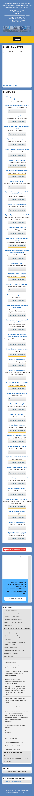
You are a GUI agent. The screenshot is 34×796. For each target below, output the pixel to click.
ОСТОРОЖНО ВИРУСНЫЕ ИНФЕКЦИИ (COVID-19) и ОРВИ (15, 643)
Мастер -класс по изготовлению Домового (17, 98)
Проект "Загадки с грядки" (17, 274)
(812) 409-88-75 (17, 11)
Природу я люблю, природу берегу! (17, 105)
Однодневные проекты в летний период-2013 (17, 321)
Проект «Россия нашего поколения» (17, 171)
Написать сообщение (15, 598)
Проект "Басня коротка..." (17, 425)
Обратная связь (8, 656)
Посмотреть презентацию (17, 111)
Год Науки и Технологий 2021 (13, 746)
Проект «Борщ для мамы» (17, 204)
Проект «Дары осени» (17, 181)
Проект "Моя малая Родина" (17, 446)
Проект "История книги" (17, 414)
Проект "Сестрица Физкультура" (17, 499)
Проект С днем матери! (17, 160)
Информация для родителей (12, 616)
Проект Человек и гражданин (17, 139)
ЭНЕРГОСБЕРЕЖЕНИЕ (10, 647)
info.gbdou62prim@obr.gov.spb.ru (17, 18)
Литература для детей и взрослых (13, 622)
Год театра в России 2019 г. (12, 749)
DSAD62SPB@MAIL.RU (18, 17)
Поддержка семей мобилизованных (14, 619)
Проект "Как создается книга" (17, 436)
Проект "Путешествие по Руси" (17, 393)
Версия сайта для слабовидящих (16, 549)
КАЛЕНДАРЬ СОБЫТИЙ (10, 611)
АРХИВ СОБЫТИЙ (9, 659)
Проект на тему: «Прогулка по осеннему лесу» (17, 127)
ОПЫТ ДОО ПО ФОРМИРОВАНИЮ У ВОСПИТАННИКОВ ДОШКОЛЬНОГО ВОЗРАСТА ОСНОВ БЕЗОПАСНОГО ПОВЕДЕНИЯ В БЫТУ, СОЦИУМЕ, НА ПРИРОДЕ (15, 690)
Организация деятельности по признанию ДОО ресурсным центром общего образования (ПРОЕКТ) (16, 673)
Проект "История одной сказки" (17, 478)
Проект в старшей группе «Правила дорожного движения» (17, 251)
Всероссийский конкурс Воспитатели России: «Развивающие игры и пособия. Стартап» (16, 700)
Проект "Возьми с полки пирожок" (17, 349)
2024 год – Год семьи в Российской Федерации (17, 628)
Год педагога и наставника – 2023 (14, 742)
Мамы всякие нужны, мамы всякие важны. (17, 239)
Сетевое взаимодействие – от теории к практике (15, 726)
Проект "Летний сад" (17, 404)
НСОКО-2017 (7, 761)
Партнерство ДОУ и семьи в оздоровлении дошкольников (17, 335)
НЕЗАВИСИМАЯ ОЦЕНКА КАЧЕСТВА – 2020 (16, 758)
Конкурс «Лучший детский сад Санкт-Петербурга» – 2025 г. (15, 667)
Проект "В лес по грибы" (17, 359)
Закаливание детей (17, 263)
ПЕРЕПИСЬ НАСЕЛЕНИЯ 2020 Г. (13, 753)
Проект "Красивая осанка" (17, 488)
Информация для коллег (11, 653)
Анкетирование (8, 755)
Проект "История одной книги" (17, 467)
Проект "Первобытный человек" (17, 457)
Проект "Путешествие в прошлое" (17, 383)
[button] (17, 39)
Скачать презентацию (10, 86)
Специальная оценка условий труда (14, 650)
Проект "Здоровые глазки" (17, 512)
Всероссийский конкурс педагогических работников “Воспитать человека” (15, 707)
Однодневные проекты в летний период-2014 (17, 306)
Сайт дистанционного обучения (12, 781)
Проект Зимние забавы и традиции (17, 149)
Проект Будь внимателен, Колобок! (17, 215)
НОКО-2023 (7, 640)
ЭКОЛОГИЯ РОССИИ (11, 738)
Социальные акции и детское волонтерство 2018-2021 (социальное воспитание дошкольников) (17, 733)
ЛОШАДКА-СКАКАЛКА (11, 662)
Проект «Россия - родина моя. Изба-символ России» (17, 193)
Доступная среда (8, 625)
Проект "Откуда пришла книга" (17, 295)
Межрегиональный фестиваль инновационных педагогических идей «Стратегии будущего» (15, 681)
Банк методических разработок (12, 614)
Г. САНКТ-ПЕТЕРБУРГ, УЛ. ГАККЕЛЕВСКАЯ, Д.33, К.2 (17, 15)
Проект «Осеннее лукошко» (17, 227)
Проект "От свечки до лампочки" (17, 284)
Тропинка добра (17, 116)
